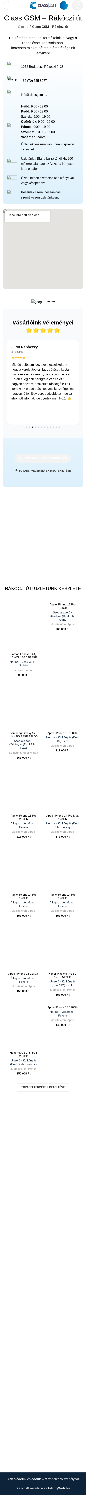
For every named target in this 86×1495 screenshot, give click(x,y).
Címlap (23, 26)
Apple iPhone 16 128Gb (62, 737)
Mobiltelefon (58, 624)
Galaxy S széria (14, 1370)
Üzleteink (9, 1424)
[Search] (16, 5)
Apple (71, 624)
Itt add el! (77, 5)
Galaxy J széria (14, 1362)
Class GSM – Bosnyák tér (21, 1432)
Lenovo (18, 670)
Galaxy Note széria (16, 1377)
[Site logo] (43, 5)
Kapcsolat (10, 1462)
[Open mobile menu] (7, 5)
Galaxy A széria (14, 1355)
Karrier (8, 1400)
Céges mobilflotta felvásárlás (23, 1325)
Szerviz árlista (13, 1332)
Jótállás (8, 1310)
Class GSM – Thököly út (20, 1439)
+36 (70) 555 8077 (34, 80)
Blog (6, 1407)
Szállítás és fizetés (16, 1392)
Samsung (15, 752)
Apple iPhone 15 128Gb (23, 977)
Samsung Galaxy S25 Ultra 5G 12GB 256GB (23, 740)
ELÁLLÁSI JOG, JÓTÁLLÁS (23, 1302)
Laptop (29, 670)
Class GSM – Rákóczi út (20, 1447)
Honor (71, 989)
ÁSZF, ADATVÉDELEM (20, 1280)
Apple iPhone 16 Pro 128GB (62, 612)
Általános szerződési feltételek (24, 1295)
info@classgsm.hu (34, 94)
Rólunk (8, 1454)
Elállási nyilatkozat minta (20, 1317)
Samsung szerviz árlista (20, 1347)
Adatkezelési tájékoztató (20, 1287)
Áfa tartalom (11, 1385)
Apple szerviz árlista (17, 1340)
